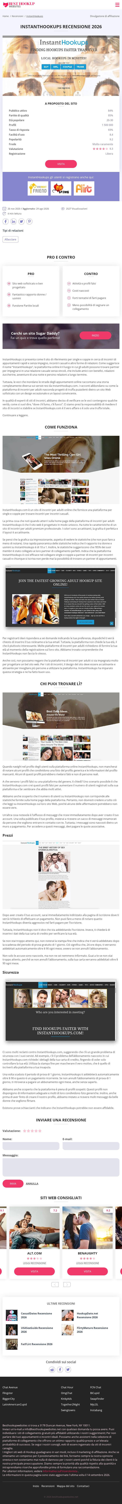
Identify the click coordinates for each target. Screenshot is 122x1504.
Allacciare (10, 239)
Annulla (32, 1183)
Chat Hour (67, 1387)
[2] (28, 1131)
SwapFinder (97, 1398)
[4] (36, 1131)
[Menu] (117, 5)
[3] (32, 1131)
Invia (13, 1183)
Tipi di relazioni (13, 230)
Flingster (8, 1393)
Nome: (7, 1139)
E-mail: (67, 1139)
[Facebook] (6, 221)
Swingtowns (68, 1410)
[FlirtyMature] (68, 1329)
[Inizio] (22, 5)
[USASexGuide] (12, 1329)
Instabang (96, 1410)
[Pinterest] (29, 221)
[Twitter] (21, 221)
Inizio (95, 335)
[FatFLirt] (12, 1344)
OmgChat (66, 1393)
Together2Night (70, 1404)
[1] (24, 1131)
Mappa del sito (66, 1486)
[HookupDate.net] (68, 1315)
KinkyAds (66, 1398)
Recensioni (47, 1486)
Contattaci (83, 1486)
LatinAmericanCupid (15, 1404)
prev (55, 1284)
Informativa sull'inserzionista (60, 1471)
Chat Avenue (10, 1387)
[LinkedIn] (13, 221)
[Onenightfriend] (38, 188)
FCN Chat (95, 1387)
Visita (61, 164)
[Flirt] (84, 188)
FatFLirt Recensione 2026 (36, 1344)
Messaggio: (10, 1155)
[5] (40, 1131)
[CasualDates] (12, 1315)
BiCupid (94, 1393)
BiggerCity (9, 1398)
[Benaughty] (61, 188)
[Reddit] (52, 1370)
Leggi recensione (34, 1263)
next (67, 1284)
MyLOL (94, 1404)
